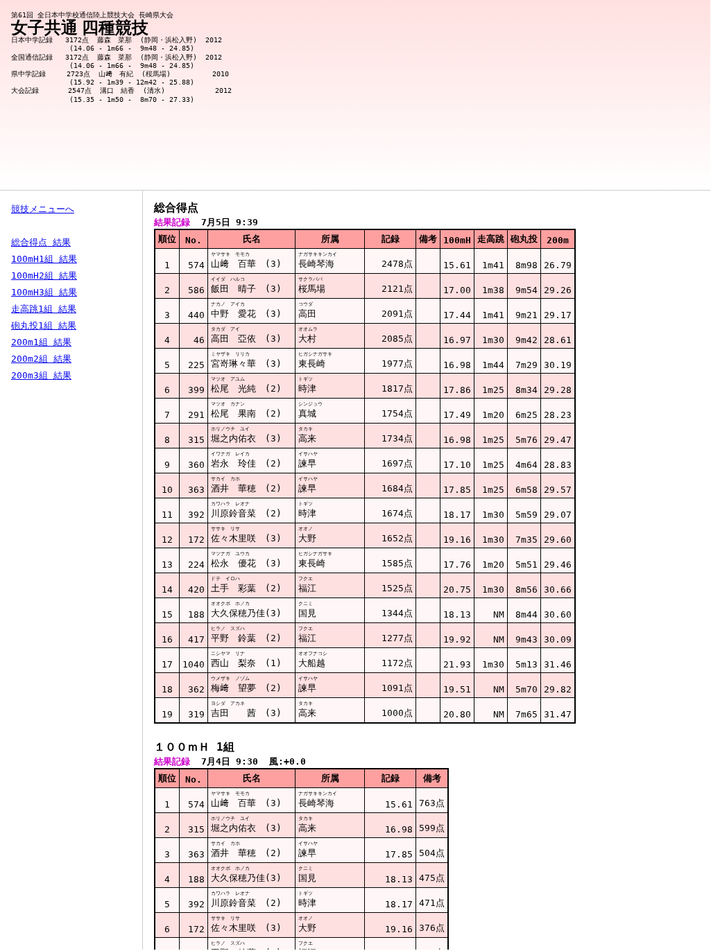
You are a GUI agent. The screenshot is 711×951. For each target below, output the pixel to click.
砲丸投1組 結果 (43, 325)
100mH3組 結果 (44, 292)
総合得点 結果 (41, 242)
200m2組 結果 (41, 359)
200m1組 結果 (41, 342)
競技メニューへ (42, 209)
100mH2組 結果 (44, 275)
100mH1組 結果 (44, 259)
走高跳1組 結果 (43, 309)
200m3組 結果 (41, 375)
